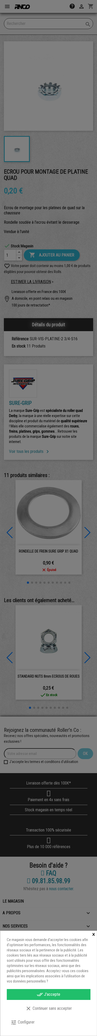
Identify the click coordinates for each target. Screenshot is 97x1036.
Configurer (23, 1022)
